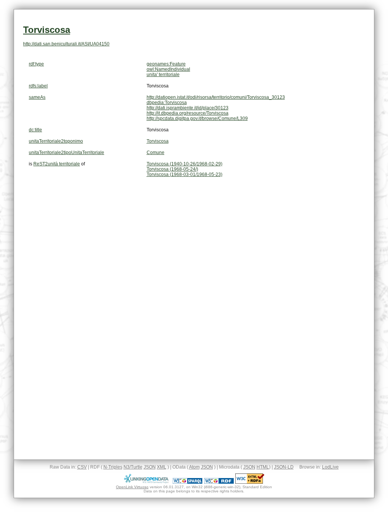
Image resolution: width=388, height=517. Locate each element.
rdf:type (36, 64)
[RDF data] (219, 482)
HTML (263, 467)
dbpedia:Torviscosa (167, 102)
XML (161, 467)
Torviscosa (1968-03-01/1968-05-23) (184, 174)
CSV (82, 467)
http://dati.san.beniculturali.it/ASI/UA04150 (66, 44)
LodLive (330, 467)
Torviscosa (46, 30)
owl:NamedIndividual (168, 69)
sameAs (37, 97)
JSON (150, 467)
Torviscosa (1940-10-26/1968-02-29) (184, 164)
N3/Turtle (133, 467)
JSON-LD (284, 467)
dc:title (35, 129)
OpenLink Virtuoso (132, 487)
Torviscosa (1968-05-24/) (172, 169)
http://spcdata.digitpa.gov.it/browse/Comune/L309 (197, 118)
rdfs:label (38, 86)
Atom (194, 467)
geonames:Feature (166, 64)
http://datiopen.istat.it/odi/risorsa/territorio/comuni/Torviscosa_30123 (216, 97)
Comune (155, 152)
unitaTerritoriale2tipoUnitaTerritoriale (66, 152)
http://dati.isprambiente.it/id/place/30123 (187, 108)
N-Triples (112, 467)
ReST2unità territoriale (56, 164)
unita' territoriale (163, 74)
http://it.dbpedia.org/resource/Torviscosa (187, 113)
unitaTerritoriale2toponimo (56, 141)
